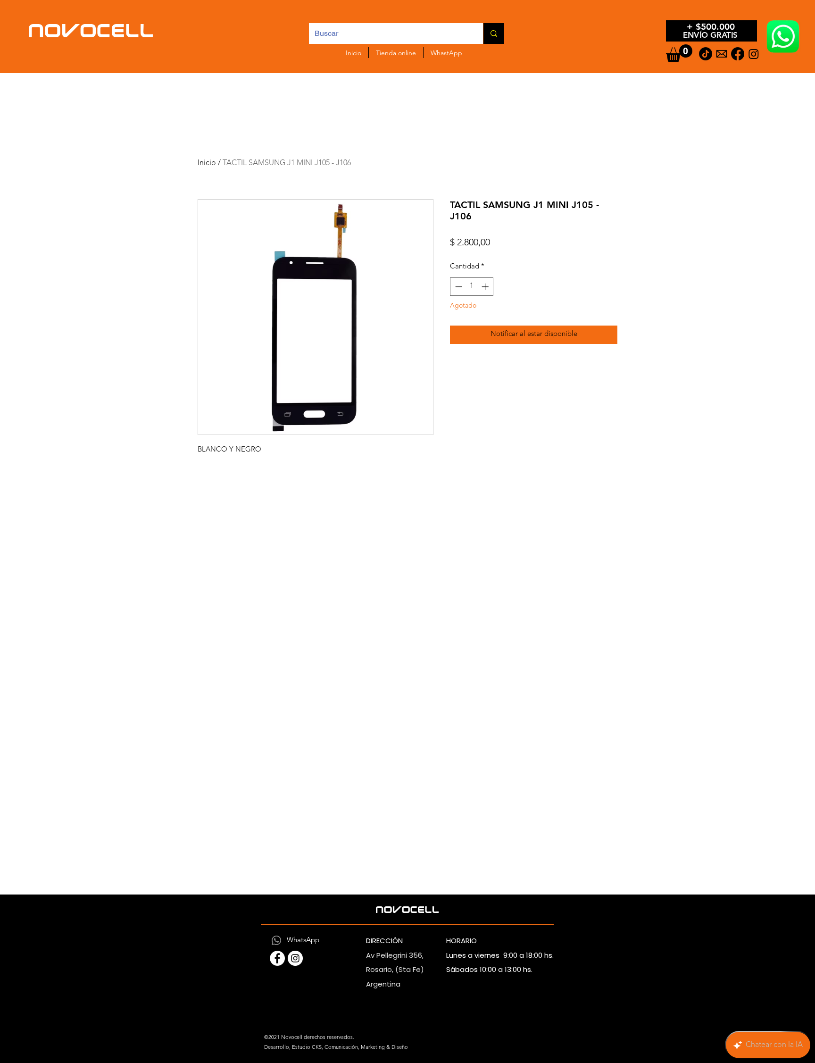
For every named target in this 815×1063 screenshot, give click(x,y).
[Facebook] (737, 53)
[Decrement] (457, 286)
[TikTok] (705, 53)
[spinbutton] (472, 286)
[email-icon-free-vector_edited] (721, 53)
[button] (679, 53)
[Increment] (486, 286)
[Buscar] (493, 33)
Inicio (207, 163)
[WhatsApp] (276, 940)
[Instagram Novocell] (295, 958)
